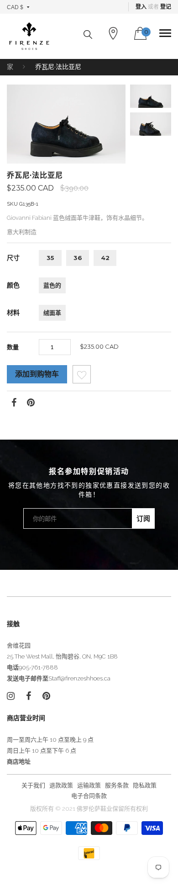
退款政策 (61, 785)
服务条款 (117, 785)
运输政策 (89, 785)
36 (77, 257)
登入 (141, 7)
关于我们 (33, 785)
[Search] (88, 34)
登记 (165, 7)
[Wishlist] (81, 376)
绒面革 (52, 312)
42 (105, 257)
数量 (13, 347)
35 (50, 257)
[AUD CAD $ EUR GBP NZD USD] (18, 7)
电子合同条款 (89, 795)
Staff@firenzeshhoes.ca (79, 678)
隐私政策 (145, 785)
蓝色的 (52, 285)
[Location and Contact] (113, 33)
